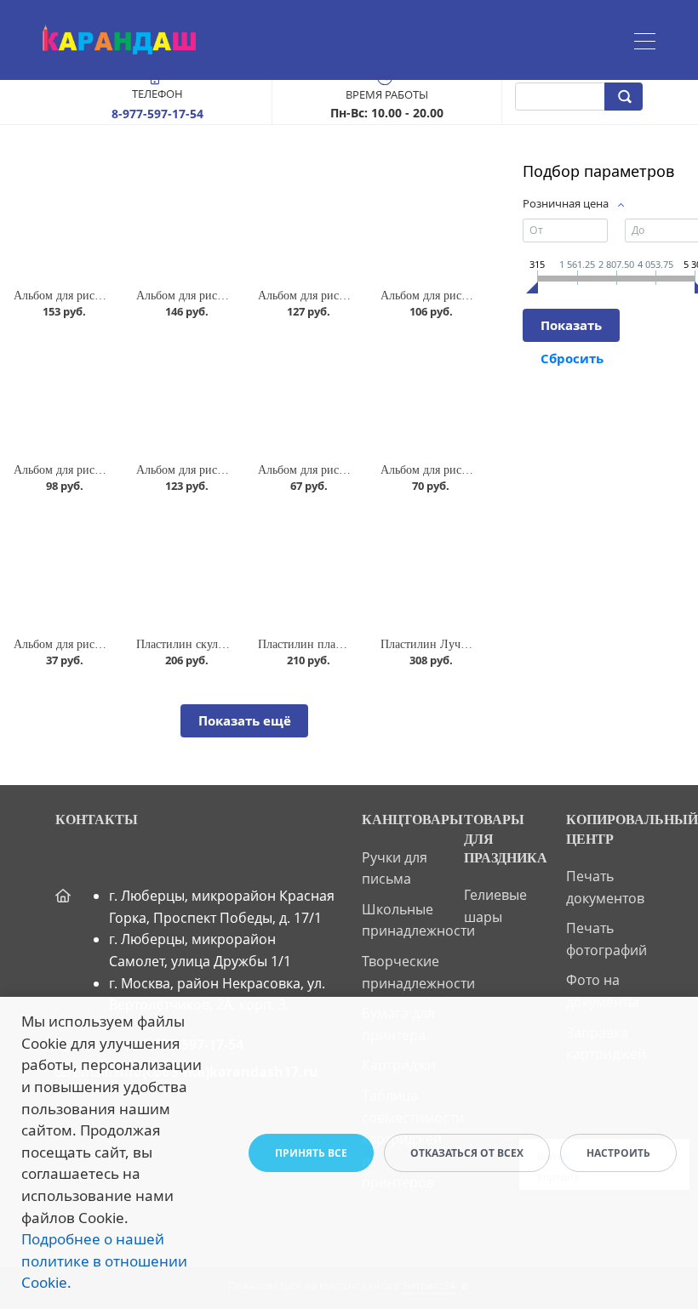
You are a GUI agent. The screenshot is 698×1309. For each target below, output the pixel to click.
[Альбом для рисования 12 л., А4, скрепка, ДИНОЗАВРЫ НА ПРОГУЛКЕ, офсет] (61, 568)
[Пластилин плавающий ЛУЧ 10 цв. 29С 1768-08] (305, 568)
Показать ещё (244, 720)
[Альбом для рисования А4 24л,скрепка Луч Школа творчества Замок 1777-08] (428, 219)
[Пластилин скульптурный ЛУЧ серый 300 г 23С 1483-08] (184, 568)
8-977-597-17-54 (157, 113)
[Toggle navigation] (644, 43)
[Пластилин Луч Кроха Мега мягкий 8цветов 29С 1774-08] (428, 568)
